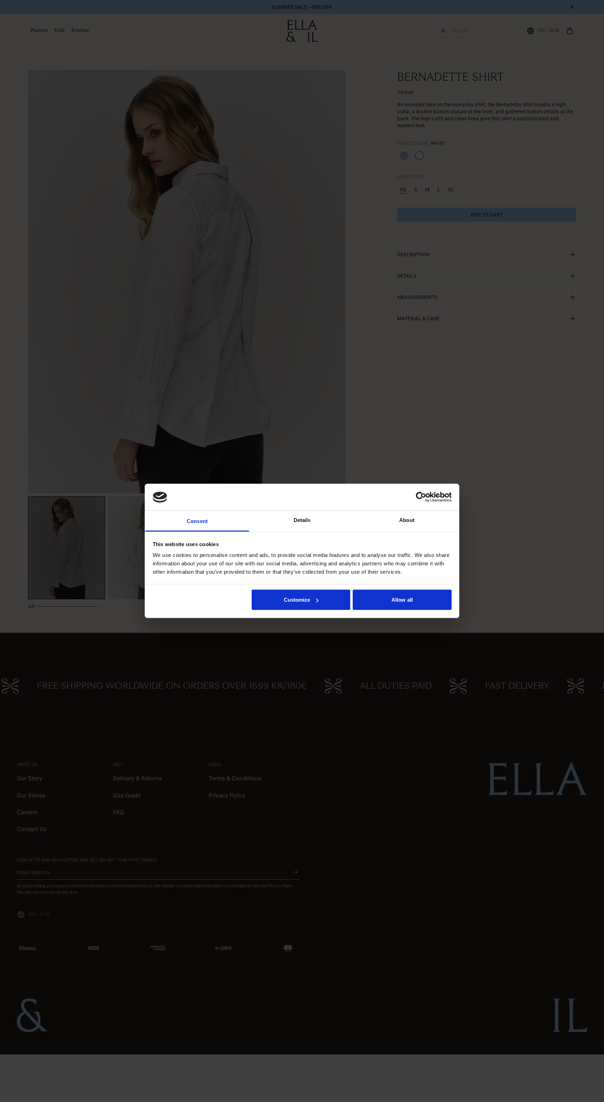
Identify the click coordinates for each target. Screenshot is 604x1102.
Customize (297, 600)
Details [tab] (302, 520)
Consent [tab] (197, 521)
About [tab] (407, 520)
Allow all (402, 600)
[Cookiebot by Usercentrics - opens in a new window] (421, 497)
